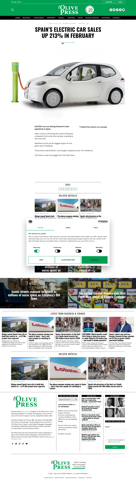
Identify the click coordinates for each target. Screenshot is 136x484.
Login (120, 2)
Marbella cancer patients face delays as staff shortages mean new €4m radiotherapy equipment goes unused (91, 437)
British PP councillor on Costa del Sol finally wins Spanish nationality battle (91, 408)
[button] (76, 399)
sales (74, 189)
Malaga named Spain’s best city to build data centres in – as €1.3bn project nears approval (14, 336)
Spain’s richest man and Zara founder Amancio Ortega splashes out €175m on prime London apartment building (121, 337)
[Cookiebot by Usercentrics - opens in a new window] (99, 221)
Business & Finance (69, 23)
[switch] (57, 251)
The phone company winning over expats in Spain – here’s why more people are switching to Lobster (41, 337)
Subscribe (108, 2)
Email (107, 427)
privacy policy (115, 442)
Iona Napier (71, 42)
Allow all (95, 260)
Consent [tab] (40, 228)
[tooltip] (110, 9)
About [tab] (96, 228)
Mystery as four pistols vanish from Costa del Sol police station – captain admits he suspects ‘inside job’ (91, 417)
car (61, 189)
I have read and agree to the (116, 441)
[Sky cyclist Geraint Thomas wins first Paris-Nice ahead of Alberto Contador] (102, 293)
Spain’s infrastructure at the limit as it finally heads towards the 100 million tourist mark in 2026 (68, 336)
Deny (41, 260)
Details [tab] (68, 228)
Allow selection (68, 260)
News (55, 155)
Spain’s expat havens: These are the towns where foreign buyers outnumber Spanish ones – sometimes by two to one (91, 427)
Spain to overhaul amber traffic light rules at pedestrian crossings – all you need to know (91, 400)
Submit (115, 447)
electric (67, 189)
